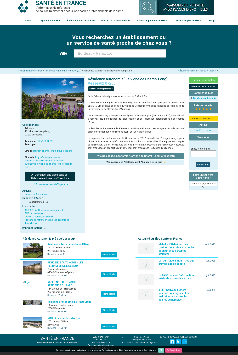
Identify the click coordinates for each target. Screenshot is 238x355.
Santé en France (203, 130)
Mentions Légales (148, 342)
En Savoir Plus (173, 350)
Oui (139, 96)
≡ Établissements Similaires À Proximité (198, 70)
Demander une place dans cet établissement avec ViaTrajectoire (50, 176)
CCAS (100, 337)
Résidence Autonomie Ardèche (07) (63, 70)
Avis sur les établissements (115, 20)
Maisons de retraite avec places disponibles (47, 220)
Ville (64, 53)
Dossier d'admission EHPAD (39, 216)
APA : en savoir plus (35, 213)
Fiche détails (109, 254)
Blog (211, 20)
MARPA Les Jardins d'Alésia (63, 318)
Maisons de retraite (101, 342)
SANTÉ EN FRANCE (57, 338)
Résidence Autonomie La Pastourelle (69, 301)
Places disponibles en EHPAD (152, 20)
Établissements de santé (80, 20)
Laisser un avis (203, 105)
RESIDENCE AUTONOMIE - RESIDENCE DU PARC (62, 284)
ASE (95, 337)
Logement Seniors (48, 20)
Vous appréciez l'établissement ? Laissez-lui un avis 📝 (135, 162)
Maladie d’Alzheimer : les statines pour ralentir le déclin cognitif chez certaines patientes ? (176, 249)
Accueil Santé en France (30, 70)
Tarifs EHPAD (31, 223)
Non (146, 96)
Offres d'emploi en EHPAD (188, 20)
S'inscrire (203, 164)
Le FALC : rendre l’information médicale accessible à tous (176, 277)
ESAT (96, 340)
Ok (161, 350)
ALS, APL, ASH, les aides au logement (44, 210)
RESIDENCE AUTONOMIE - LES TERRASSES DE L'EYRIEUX (65, 264)
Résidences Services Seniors (101, 345)
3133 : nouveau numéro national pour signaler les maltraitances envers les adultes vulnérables (174, 294)
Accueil (28, 20)
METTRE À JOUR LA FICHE (203, 86)
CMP (107, 337)
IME (101, 340)
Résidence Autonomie (36, 194)
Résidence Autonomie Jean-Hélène (68, 244)
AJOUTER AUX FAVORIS (203, 118)
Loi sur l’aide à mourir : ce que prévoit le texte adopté (176, 262)
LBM (106, 340)
